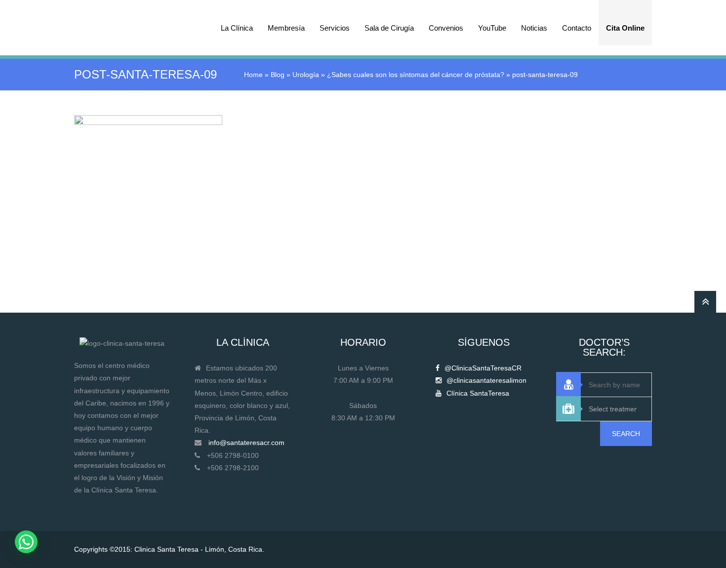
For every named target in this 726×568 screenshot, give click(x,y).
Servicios (335, 28)
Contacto (576, 28)
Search (626, 434)
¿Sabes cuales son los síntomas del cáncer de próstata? (415, 75)
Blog (277, 75)
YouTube (492, 28)
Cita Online (625, 28)
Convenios (446, 28)
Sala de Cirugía (389, 28)
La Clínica (237, 28)
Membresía (286, 28)
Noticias (534, 28)
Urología (305, 75)
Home (253, 75)
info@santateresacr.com (246, 442)
